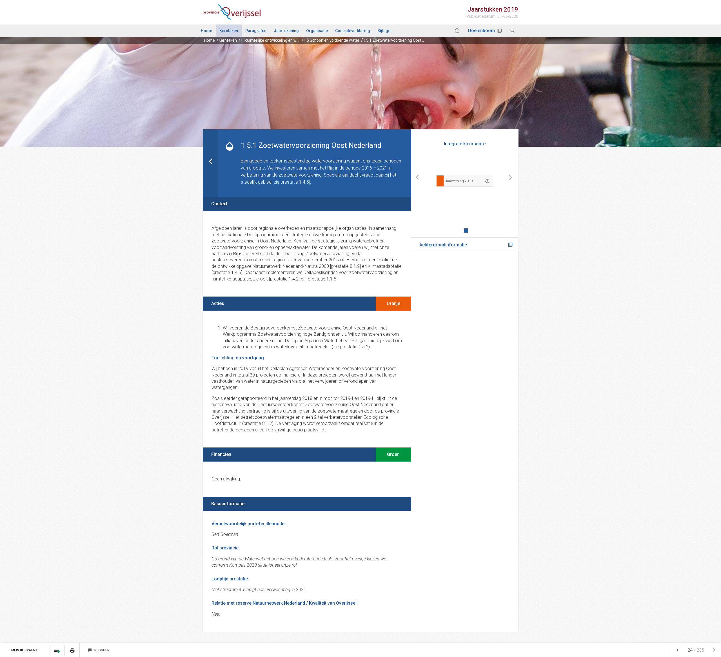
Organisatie (317, 30)
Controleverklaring (352, 30)
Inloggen (99, 650)
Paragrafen (255, 30)
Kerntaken (228, 30)
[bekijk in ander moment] (487, 180)
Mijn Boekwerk (24, 650)
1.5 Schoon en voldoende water (331, 40)
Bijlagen (385, 30)
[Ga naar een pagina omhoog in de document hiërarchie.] (210, 163)
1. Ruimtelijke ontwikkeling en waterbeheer (279, 40)
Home (206, 30)
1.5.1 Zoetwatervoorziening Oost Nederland (401, 40)
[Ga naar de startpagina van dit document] (232, 12)
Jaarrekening (286, 30)
